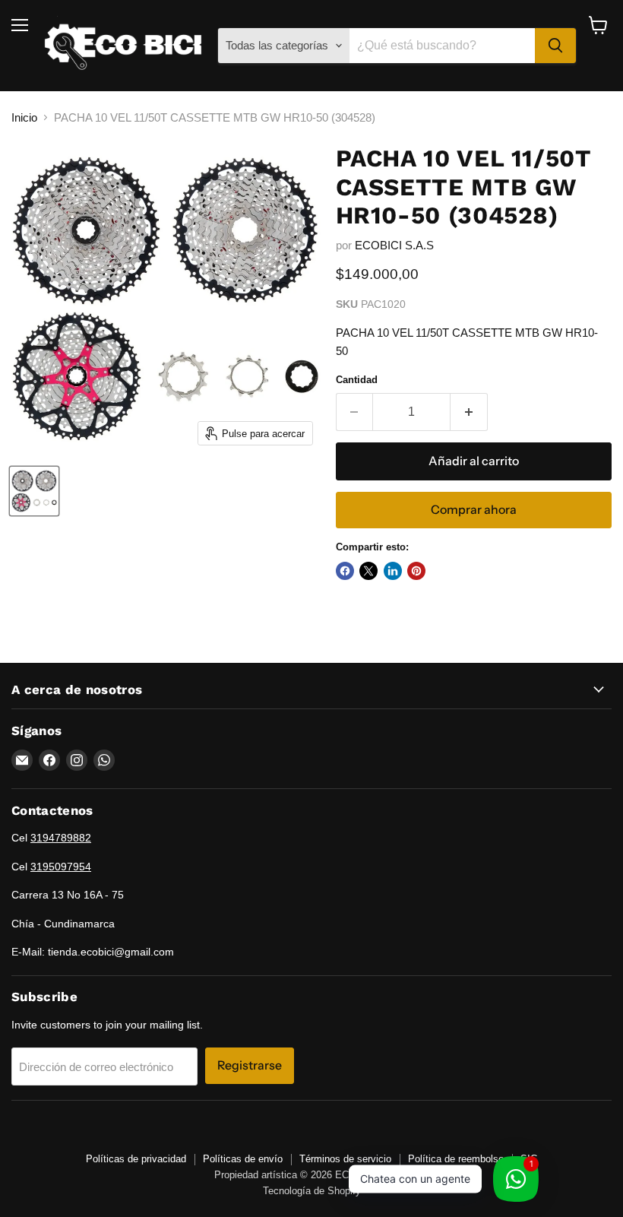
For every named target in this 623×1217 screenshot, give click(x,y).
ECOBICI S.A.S (394, 245)
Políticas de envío (243, 1159)
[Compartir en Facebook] (345, 571)
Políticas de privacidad (136, 1159)
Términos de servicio (345, 1159)
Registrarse (249, 1065)
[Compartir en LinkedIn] (393, 571)
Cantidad (357, 379)
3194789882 (60, 838)
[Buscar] (555, 45)
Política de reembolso (456, 1159)
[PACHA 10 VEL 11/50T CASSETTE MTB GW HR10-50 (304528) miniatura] (34, 491)
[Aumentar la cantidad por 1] (469, 412)
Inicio (24, 117)
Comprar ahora (474, 509)
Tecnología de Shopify (312, 1190)
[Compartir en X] (368, 571)
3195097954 (60, 866)
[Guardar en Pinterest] (416, 571)
